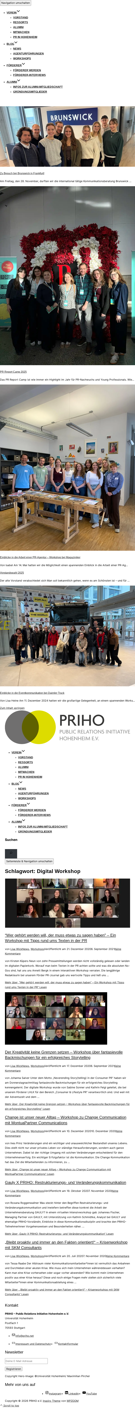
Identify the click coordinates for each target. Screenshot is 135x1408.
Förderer (14, 65)
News (17, 48)
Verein (12, 12)
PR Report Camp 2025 (13, 371)
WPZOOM (73, 1400)
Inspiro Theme (51, 1400)
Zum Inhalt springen (12, 708)
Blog (10, 44)
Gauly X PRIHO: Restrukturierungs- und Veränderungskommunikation (65, 1182)
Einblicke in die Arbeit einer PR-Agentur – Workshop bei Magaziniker (40, 557)
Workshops (22, 58)
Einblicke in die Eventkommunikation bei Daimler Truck (32, 693)
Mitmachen (21, 32)
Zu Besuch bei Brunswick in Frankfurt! (22, 173)
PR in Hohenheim (25, 37)
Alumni (18, 27)
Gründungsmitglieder (30, 91)
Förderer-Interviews (29, 75)
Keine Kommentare (117, 1256)
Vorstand (20, 17)
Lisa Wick (16, 949)
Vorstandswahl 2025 (12, 572)
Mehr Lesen (59, 1233)
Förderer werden (27, 70)
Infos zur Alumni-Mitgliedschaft (38, 86)
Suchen (11, 840)
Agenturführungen (28, 53)
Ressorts (20, 22)
